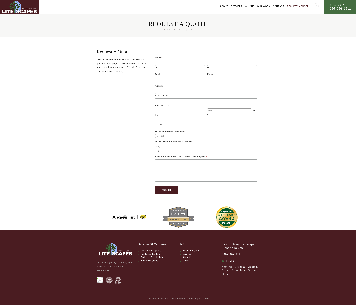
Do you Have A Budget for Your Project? (174, 141)
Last (209, 67)
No (159, 151)
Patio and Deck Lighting (152, 257)
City (157, 115)
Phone (210, 74)
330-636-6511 (340, 8)
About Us (187, 257)
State (209, 115)
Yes (159, 147)
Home (167, 30)
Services (187, 254)
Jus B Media (203, 298)
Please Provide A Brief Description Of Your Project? (181, 156)
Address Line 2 (162, 105)
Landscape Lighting (150, 254)
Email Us (230, 261)
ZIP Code (159, 125)
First (157, 67)
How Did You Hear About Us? (170, 131)
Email (158, 74)
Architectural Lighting (151, 250)
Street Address (162, 95)
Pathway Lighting (149, 260)
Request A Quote (191, 250)
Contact (186, 260)
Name (158, 57)
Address (159, 86)
